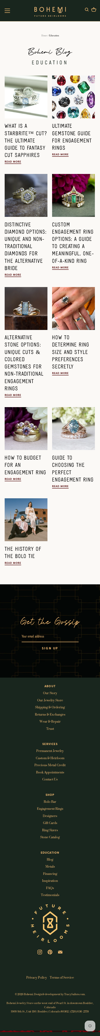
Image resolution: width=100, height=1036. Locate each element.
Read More (13, 161)
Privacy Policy (36, 977)
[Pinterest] (50, 951)
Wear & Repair (50, 721)
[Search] (87, 10)
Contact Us (50, 779)
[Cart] (94, 10)
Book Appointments (50, 772)
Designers (50, 816)
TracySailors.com (74, 994)
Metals (50, 866)
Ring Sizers (50, 830)
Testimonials (50, 895)
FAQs (50, 888)
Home (44, 35)
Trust (50, 728)
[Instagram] (39, 951)
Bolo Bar (50, 801)
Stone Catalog (50, 837)
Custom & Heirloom (50, 758)
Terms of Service (62, 977)
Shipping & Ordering (50, 707)
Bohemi (28, 994)
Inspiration (50, 881)
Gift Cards (50, 823)
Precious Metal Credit (50, 765)
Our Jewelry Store (50, 700)
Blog (50, 859)
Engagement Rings (50, 808)
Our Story (50, 693)
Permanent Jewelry (50, 751)
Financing (50, 874)
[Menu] (7, 11)
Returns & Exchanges (50, 714)
